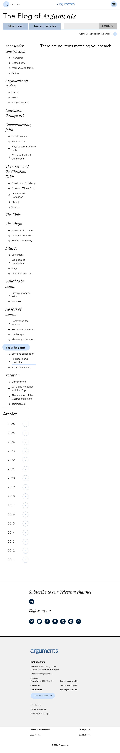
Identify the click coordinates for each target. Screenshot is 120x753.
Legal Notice (35, 735)
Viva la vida (15, 347)
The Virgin (13, 223)
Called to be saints (14, 283)
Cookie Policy (84, 735)
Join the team (44, 729)
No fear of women (13, 311)
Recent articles (45, 26)
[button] (42, 696)
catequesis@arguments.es (41, 674)
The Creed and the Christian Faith (17, 171)
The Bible (12, 214)
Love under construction (15, 48)
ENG (18, 4)
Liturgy (11, 248)
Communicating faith (18, 127)
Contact (33, 729)
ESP (12, 4)
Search (106, 26)
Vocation (12, 374)
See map (34, 678)
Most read (15, 26)
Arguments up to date (16, 83)
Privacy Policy (84, 729)
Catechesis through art (14, 113)
